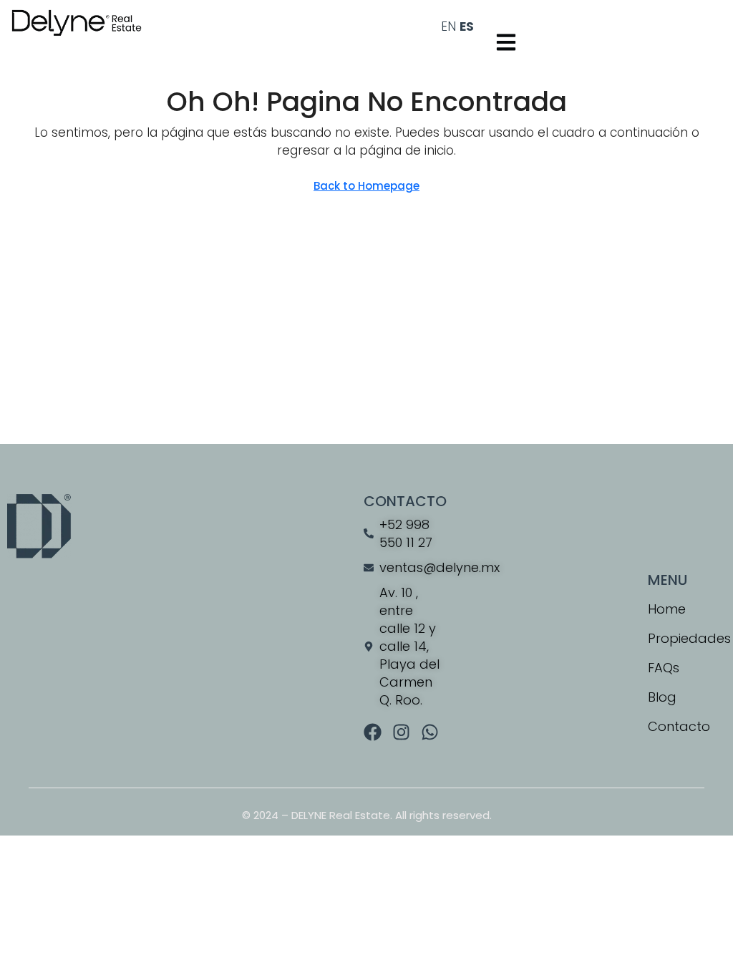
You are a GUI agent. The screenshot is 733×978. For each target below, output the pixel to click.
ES (467, 26)
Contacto (679, 726)
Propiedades (687, 638)
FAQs (663, 668)
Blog (662, 697)
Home (667, 609)
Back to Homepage (366, 185)
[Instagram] (401, 732)
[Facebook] (373, 732)
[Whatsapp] (430, 732)
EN (448, 26)
